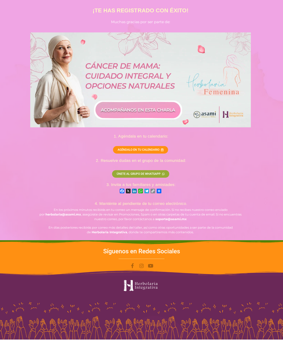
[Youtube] (150, 265)
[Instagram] (141, 265)
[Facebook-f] (132, 265)
